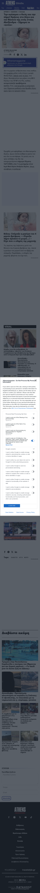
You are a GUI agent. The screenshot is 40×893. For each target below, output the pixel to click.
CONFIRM (11, 505)
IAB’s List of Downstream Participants (22, 408)
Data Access (20, 512)
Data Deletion (9, 512)
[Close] (36, 381)
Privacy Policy (31, 512)
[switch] (32, 418)
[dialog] (20, 446)
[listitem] (20, 414)
